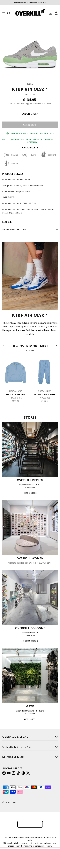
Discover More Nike (30, 346)
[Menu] (4, 13)
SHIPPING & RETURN (14, 229)
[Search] (10, 13)
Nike (30, 83)
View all (30, 350)
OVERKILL (13, 802)
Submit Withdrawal (30, 824)
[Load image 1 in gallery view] (30, 51)
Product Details (12, 174)
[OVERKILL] (30, 13)
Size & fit (8, 221)
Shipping (28, 104)
